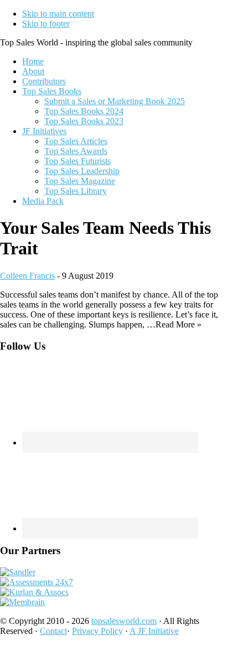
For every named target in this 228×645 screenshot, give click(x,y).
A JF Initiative (154, 631)
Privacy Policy (97, 631)
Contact (53, 631)
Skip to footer (46, 23)
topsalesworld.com (124, 621)
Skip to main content (58, 13)
